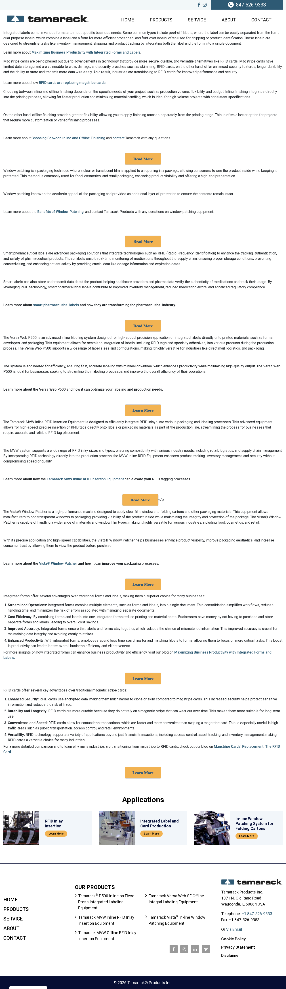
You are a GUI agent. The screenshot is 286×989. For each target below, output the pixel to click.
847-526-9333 (251, 5)
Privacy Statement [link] (238, 947)
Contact (261, 20)
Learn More (56, 833)
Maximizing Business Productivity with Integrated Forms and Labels (86, 52)
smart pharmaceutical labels (56, 305)
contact (119, 138)
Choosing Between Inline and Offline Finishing (68, 138)
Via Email (234, 929)
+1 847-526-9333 (257, 913)
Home (127, 20)
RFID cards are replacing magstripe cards (72, 83)
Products (161, 20)
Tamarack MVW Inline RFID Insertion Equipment (85, 479)
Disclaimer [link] (230, 955)
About (229, 20)
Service (197, 20)
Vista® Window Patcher (58, 563)
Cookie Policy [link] (233, 939)
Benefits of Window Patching (60, 212)
